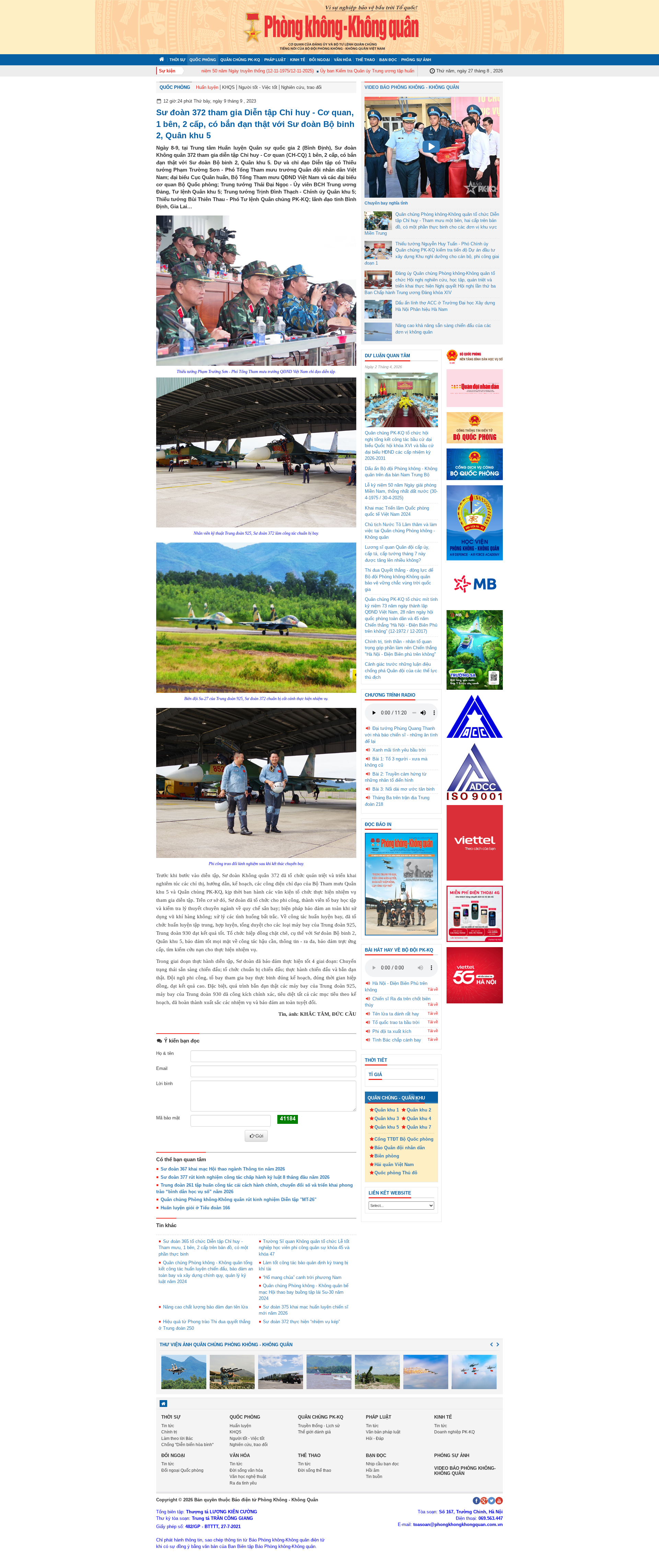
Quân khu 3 (386, 1118)
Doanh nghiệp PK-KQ (454, 1432)
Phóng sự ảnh (416, 60)
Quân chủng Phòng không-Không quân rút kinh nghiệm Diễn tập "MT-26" (238, 1199)
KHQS (228, 87)
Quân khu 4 (419, 1118)
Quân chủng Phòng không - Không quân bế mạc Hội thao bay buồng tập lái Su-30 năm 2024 (304, 1292)
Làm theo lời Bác (177, 1438)
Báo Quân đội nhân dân (399, 1147)
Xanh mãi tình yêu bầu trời (399, 750)
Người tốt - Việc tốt (258, 87)
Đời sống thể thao (314, 1470)
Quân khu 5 (386, 1127)
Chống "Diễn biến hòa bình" (187, 1444)
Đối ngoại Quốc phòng (182, 1470)
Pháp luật (275, 60)
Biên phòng (386, 1156)
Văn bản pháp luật (383, 1432)
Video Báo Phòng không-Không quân (465, 1471)
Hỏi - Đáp (375, 1438)
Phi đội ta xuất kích (391, 1031)
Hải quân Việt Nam (394, 1164)
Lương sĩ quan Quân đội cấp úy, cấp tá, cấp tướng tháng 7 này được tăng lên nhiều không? (397, 553)
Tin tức (167, 1425)
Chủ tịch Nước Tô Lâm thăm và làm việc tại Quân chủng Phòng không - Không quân (401, 531)
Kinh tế (297, 60)
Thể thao (365, 60)
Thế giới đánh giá (314, 1432)
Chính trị (169, 1432)
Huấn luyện (207, 87)
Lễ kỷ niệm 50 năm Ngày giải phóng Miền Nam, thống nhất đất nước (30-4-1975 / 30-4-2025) (401, 491)
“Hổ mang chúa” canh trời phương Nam (302, 1277)
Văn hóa (342, 60)
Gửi (259, 1136)
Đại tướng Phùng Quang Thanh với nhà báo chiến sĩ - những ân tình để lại (401, 735)
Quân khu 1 (386, 1110)
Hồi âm (372, 1470)
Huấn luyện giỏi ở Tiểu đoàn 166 (195, 1207)
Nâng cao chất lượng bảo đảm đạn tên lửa (205, 1306)
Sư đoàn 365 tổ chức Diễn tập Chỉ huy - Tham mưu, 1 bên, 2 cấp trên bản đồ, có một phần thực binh (203, 1248)
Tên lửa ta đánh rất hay (395, 1013)
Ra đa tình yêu (243, 1483)
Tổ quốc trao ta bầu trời (395, 1022)
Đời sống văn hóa (246, 1470)
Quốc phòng (202, 60)
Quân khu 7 (419, 1127)
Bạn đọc (388, 60)
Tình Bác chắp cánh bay (396, 1040)
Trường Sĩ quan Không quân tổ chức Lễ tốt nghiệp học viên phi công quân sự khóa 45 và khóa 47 (304, 1248)
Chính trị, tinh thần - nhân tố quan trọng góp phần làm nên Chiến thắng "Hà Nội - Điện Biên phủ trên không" (401, 648)
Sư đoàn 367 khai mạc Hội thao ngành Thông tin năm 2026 (223, 1169)
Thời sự (177, 60)
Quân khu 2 (419, 1110)
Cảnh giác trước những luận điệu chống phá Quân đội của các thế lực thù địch (401, 670)
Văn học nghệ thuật (248, 1476)
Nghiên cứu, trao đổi (301, 87)
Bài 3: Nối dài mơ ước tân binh (403, 789)
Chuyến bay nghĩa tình (386, 203)
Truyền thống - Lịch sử (319, 1425)
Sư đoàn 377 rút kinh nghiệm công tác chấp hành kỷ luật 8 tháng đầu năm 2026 (245, 1177)
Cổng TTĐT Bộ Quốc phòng (403, 1139)
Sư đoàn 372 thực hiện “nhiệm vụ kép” (301, 1321)
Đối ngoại (319, 60)
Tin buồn (374, 1476)
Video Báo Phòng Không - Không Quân (412, 87)
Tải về (433, 989)
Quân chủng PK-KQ (240, 60)
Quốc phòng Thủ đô (395, 1172)
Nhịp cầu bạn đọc (382, 1464)
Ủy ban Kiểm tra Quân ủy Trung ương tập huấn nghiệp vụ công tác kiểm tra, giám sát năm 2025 (391, 70)
